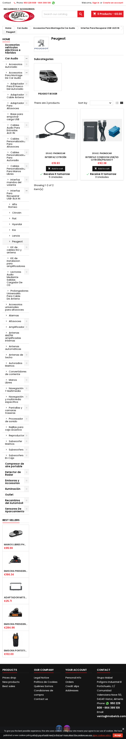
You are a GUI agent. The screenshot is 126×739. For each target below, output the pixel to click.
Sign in (95, 2)
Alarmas (14, 315)
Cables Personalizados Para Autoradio (16, 156)
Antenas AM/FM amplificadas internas (13, 336)
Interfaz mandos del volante (14, 182)
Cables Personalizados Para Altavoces (16, 142)
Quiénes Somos (43, 686)
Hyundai (17, 224)
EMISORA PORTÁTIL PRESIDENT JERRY (16, 650)
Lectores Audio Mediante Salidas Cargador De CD (14, 278)
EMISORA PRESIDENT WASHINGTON (16, 624)
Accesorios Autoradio (13, 65)
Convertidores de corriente (15, 373)
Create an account (113, 2)
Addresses (71, 690)
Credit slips (72, 686)
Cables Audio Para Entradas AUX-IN (13, 129)
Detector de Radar (13, 473)
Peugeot (17, 241)
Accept (118, 735)
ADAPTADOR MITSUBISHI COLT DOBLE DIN (16, 597)
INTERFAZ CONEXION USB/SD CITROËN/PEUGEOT (102, 158)
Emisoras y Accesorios (12, 482)
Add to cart (55, 168)
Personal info (73, 677)
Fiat (14, 218)
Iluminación (12, 489)
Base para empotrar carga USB (15, 116)
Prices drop (9, 677)
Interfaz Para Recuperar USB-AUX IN (13, 194)
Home (6, 39)
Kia (14, 230)
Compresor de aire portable (14, 465)
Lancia (16, 235)
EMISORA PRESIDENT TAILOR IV (16, 571)
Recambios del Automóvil (14, 502)
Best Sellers (11, 520)
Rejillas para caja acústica (14, 428)
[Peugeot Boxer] (48, 77)
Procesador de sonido (14, 420)
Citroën (16, 212)
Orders (69, 682)
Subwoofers (16, 449)
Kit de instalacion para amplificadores (16, 262)
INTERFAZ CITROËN (55, 157)
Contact (6, 2)
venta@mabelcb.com (111, 716)
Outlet (9, 494)
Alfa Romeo (12, 206)
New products (11, 682)
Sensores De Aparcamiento (14, 510)
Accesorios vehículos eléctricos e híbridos (13, 48)
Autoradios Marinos (13, 364)
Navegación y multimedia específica (14, 399)
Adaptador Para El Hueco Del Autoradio (15, 86)
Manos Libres (11, 381)
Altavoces (15, 321)
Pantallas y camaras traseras (13, 410)
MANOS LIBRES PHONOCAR (16, 544)
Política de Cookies (45, 682)
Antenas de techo (14, 356)
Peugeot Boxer (47, 93)
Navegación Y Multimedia (14, 390)
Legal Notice (41, 677)
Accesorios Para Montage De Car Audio (13, 75)
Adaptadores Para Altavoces (17, 105)
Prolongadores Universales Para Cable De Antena (17, 294)
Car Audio (11, 58)
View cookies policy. (102, 735)
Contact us (41, 699)
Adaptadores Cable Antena (17, 96)
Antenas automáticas (13, 348)
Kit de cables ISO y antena (14, 249)
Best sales (8, 686)
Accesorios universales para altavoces (14, 307)
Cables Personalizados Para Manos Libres (16, 170)
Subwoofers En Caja (14, 457)
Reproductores (18, 435)
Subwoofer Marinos (13, 442)
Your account (76, 670)
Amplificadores (18, 327)
